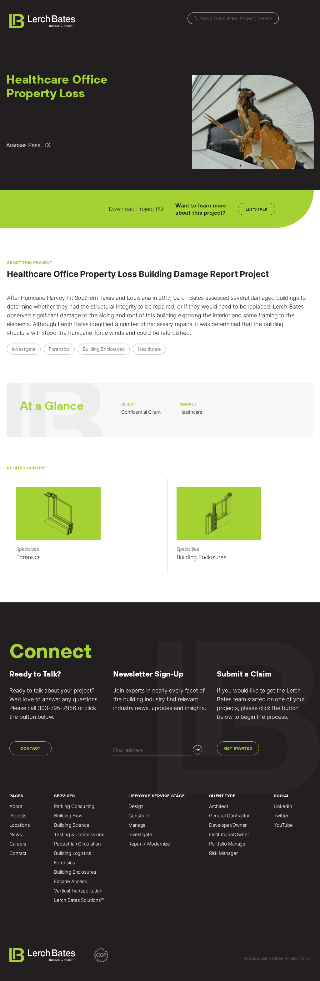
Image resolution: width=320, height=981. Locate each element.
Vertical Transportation (78, 891)
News (15, 834)
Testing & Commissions (79, 834)
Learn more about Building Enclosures (240, 529)
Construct (139, 816)
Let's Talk (257, 209)
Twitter (281, 816)
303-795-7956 (57, 708)
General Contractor (229, 816)
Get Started (238, 748)
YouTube (283, 825)
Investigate (140, 834)
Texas (106, 297)
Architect (218, 806)
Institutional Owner (229, 834)
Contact (30, 748)
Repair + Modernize (149, 844)
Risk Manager (223, 853)
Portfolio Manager (228, 844)
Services (64, 796)
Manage (137, 825)
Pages (16, 796)
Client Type (222, 796)
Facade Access (70, 881)
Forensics (64, 863)
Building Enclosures (75, 872)
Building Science (71, 825)
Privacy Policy (298, 958)
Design (135, 806)
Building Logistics (72, 853)
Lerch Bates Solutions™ (78, 900)
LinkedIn (283, 806)
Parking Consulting (74, 806)
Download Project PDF (138, 209)
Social (281, 796)
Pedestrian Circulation (77, 844)
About (15, 806)
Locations (19, 825)
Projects (18, 816)
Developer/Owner (228, 825)
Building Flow (68, 816)
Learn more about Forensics (80, 529)
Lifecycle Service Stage (156, 796)
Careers (17, 844)
